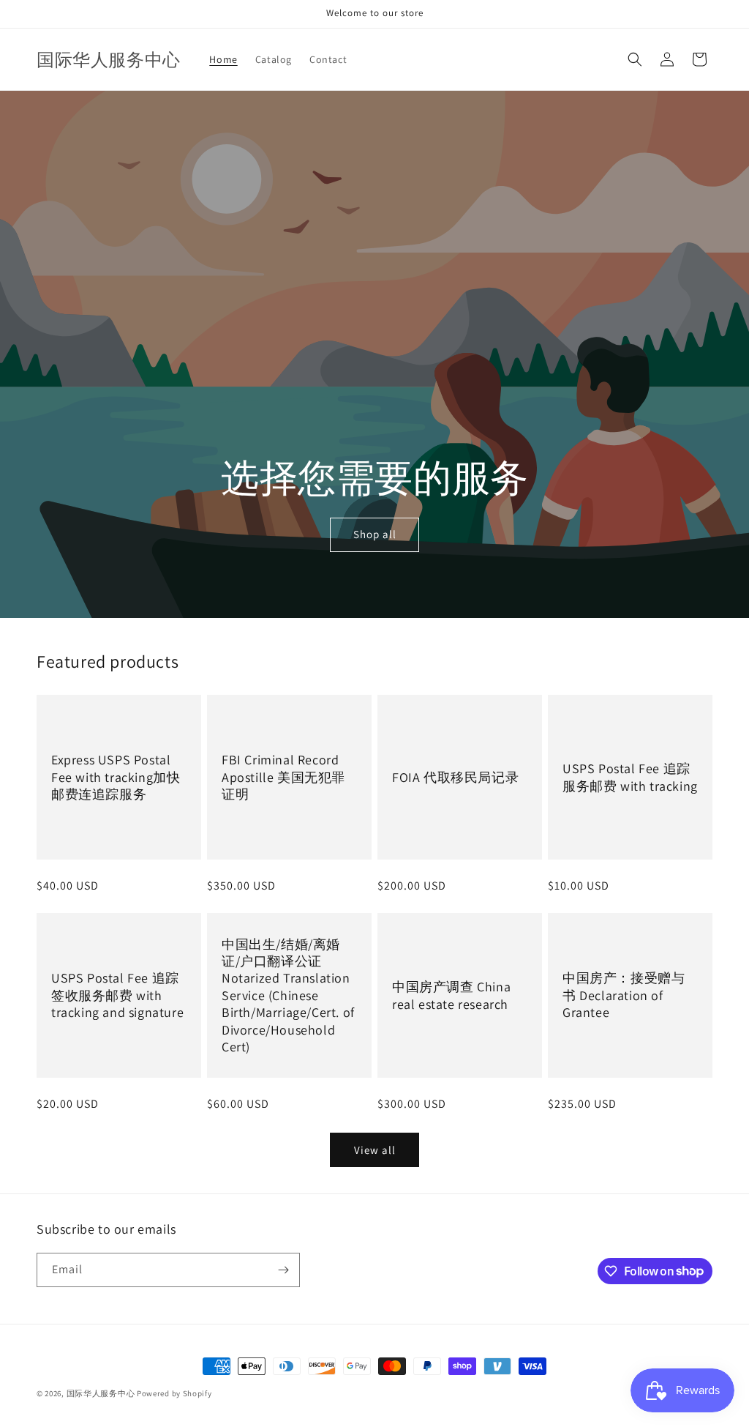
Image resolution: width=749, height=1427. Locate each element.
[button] (635, 59)
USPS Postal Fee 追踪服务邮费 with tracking (630, 777)
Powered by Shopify (174, 1393)
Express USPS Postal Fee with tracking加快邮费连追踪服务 (115, 777)
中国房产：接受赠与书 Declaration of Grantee (623, 995)
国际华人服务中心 (101, 1393)
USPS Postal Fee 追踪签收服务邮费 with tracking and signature (117, 995)
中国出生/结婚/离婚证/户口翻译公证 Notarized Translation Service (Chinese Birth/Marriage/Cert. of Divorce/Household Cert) (288, 995)
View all (375, 1150)
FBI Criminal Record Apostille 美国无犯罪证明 (283, 777)
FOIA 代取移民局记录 (455, 777)
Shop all (374, 535)
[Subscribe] (283, 1270)
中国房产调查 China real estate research (451, 995)
